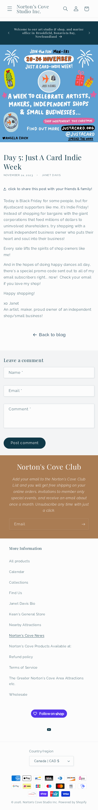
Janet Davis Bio (22, 603)
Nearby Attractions (25, 625)
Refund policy (21, 657)
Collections (18, 582)
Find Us (15, 593)
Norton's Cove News (26, 635)
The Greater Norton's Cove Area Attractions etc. (46, 681)
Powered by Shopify (73, 802)
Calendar (16, 572)
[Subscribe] (83, 524)
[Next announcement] (89, 33)
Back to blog (52, 334)
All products (19, 561)
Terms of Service (23, 667)
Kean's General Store (27, 614)
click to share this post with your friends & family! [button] (50, 189)
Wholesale (18, 694)
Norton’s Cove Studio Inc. (40, 802)
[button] (9, 9)
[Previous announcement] (9, 33)
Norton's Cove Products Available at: (40, 646)
